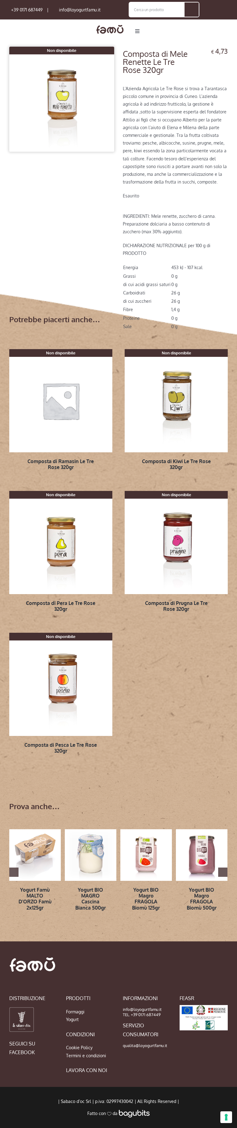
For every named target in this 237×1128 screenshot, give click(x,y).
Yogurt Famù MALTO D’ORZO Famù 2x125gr (35, 899)
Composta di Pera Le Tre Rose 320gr (60, 606)
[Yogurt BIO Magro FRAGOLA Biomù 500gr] (201, 855)
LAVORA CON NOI (86, 1070)
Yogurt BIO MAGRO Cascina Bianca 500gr (90, 899)
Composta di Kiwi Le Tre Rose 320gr (176, 464)
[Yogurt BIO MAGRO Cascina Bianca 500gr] (90, 855)
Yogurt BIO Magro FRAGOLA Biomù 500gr (202, 899)
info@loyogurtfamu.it (80, 9)
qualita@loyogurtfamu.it (145, 1045)
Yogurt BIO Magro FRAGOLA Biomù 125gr (146, 899)
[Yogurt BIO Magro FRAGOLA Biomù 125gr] (146, 855)
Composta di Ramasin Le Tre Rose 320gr (60, 464)
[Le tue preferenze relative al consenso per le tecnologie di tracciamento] (226, 1117)
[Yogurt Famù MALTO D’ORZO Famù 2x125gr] (35, 855)
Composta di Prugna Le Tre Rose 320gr (176, 606)
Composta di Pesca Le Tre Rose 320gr (60, 748)
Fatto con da (103, 1113)
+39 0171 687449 (27, 9)
